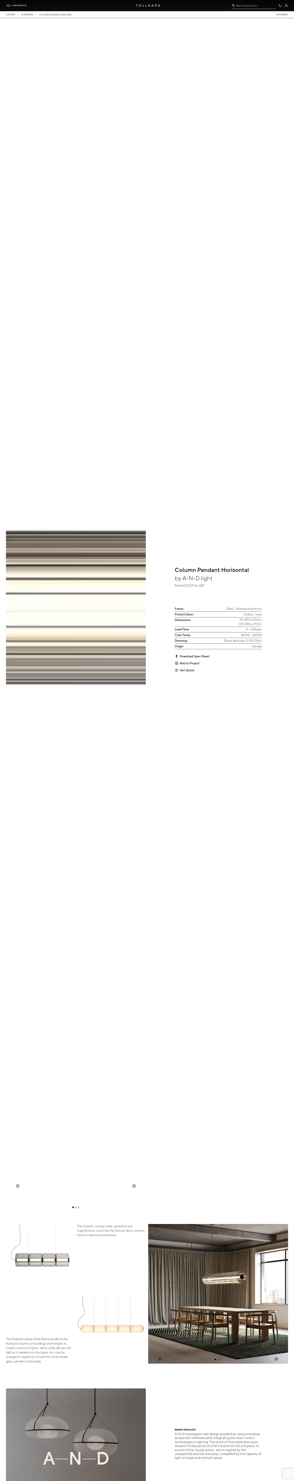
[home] (148, 5)
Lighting (10, 14)
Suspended (27, 14)
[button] (8, 6)
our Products (19, 5)
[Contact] (280, 5)
